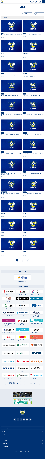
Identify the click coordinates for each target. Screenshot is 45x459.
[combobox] (28, 13)
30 (27, 260)
